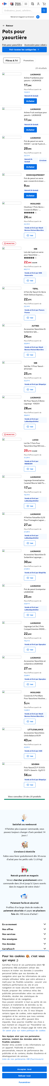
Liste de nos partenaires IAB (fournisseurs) (22, 1059)
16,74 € (27, 495)
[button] (26, 4)
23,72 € (27, 155)
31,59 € (27, 457)
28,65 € (27, 415)
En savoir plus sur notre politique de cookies (24, 1030)
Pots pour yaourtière (12, 44)
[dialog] (24, 1018)
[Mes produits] (32, 4)
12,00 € (27, 710)
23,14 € (27, 306)
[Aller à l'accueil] (4, 4)
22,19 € (27, 224)
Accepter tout (24, 1069)
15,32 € (27, 92)
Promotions (29, 60)
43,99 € (27, 747)
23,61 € (27, 603)
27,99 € (27, 569)
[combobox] (24, 10)
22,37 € (27, 380)
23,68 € (27, 675)
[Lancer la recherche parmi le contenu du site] (44, 10)
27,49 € (27, 532)
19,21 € (27, 641)
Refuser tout (24, 1075)
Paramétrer (24, 1082)
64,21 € (27, 269)
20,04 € (27, 343)
